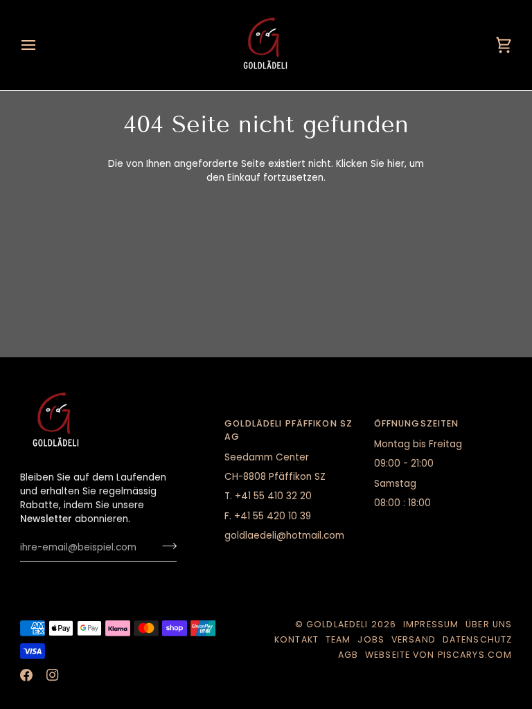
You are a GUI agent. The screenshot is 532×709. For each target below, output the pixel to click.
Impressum (431, 624)
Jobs (370, 639)
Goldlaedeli (337, 624)
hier (396, 163)
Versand (413, 639)
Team (338, 639)
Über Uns (489, 624)
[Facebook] (26, 675)
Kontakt (296, 639)
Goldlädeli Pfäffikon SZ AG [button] (288, 430)
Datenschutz (477, 639)
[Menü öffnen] (41, 45)
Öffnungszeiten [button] (416, 423)
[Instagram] (52, 675)
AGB (348, 655)
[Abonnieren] (165, 546)
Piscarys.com (475, 655)
